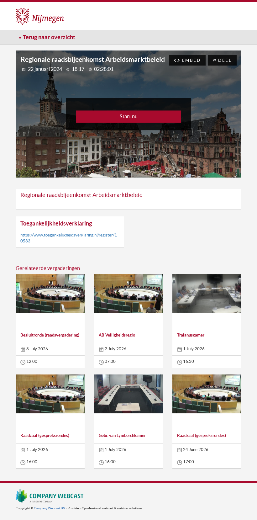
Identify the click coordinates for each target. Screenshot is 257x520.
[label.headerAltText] (64, 15)
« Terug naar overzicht (47, 37)
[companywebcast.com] (49, 495)
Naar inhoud (141, 10)
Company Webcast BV (49, 508)
